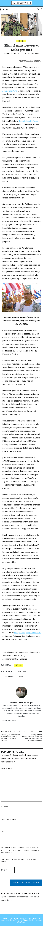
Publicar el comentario (26, 883)
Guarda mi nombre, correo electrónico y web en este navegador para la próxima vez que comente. (21, 850)
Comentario (7, 768)
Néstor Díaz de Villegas (15, 54)
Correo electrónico (11, 819)
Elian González (22, 672)
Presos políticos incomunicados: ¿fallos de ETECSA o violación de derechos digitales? (32, 736)
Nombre (5, 807)
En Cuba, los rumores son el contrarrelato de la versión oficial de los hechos (10, 736)
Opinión (21, 41)
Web (3, 832)
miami (21, 677)
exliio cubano (9, 677)
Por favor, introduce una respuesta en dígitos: (18, 860)
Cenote (18, 920)
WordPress (21, 922)
